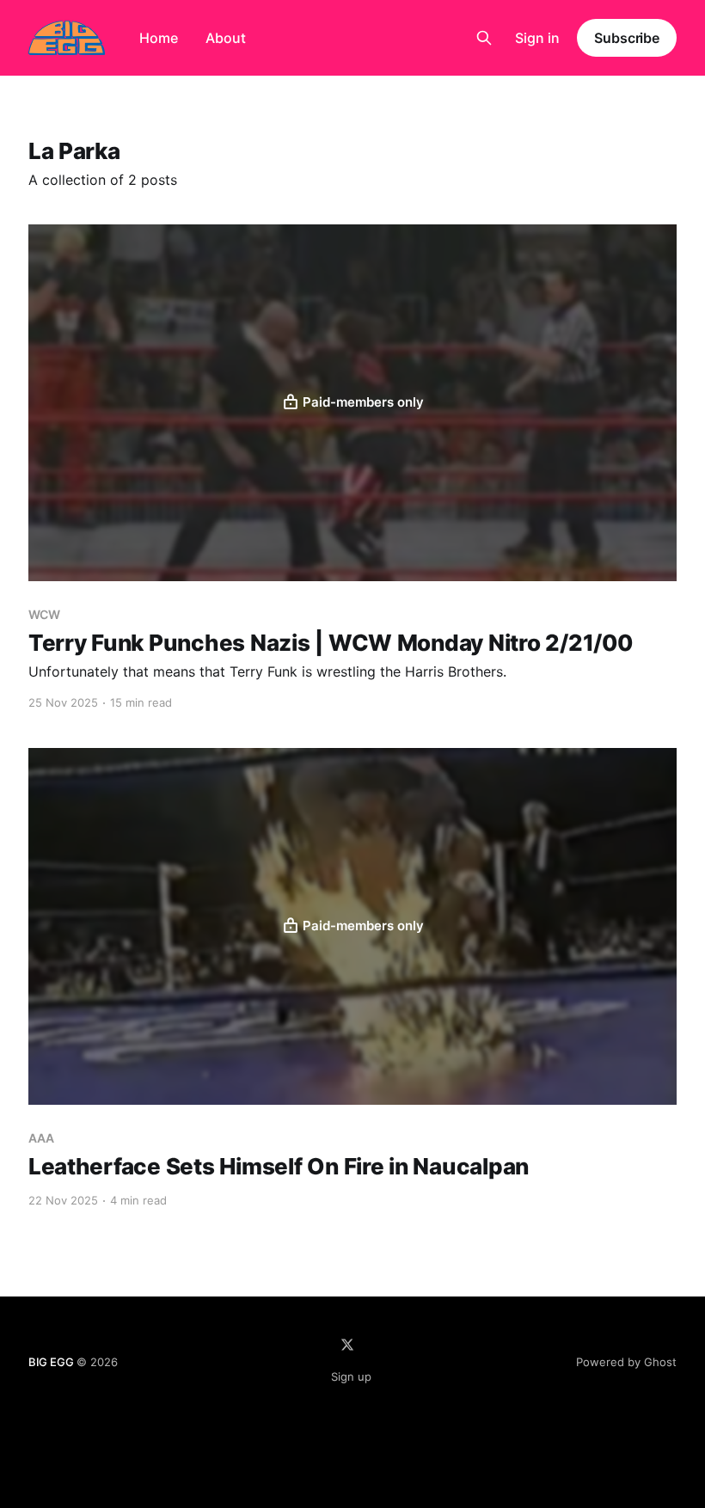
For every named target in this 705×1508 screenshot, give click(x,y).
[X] (347, 1345)
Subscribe (626, 37)
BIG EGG (51, 1362)
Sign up (351, 1376)
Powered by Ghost (626, 1362)
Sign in (537, 37)
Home (158, 37)
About (225, 37)
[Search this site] (484, 38)
